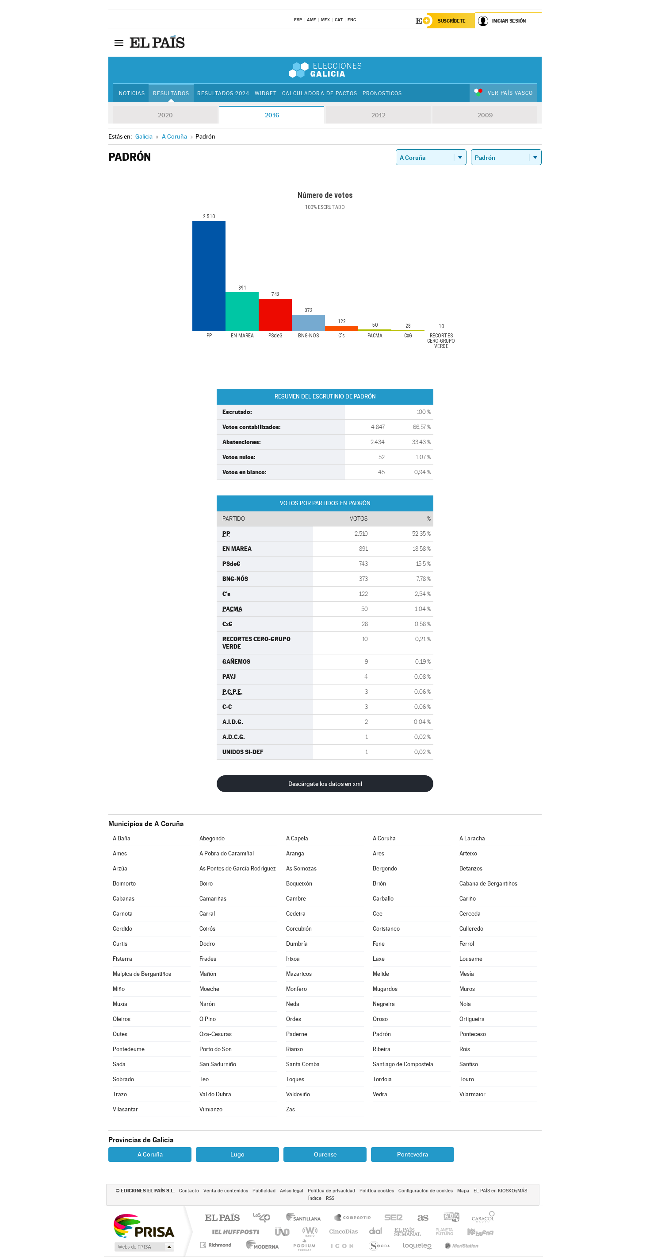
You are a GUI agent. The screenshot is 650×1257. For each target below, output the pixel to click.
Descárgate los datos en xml (325, 783)
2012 (378, 115)
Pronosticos (382, 93)
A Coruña (384, 838)
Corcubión (299, 928)
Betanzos (470, 868)
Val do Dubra (215, 1094)
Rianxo (294, 1049)
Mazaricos (299, 974)
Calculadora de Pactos (319, 93)
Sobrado (123, 1079)
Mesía (466, 974)
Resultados (171, 93)
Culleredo (471, 928)
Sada (119, 1064)
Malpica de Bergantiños (142, 974)
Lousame (470, 958)
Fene (379, 943)
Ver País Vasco (510, 93)
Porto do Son (215, 1049)
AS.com (419, 1218)
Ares (378, 853)
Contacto (189, 1191)
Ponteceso (472, 1034)
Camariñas (212, 898)
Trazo (120, 1094)
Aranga (295, 853)
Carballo (383, 898)
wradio (308, 1231)
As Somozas (301, 868)
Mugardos (385, 989)
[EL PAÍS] (158, 42)
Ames (120, 853)
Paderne (296, 1034)
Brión (379, 883)
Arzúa (120, 868)
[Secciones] (119, 42)
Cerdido (122, 928)
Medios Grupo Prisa (143, 1247)
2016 (272, 115)
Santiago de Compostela (403, 1064)
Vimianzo (210, 1109)
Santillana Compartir (353, 1218)
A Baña (121, 838)
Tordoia (382, 1079)
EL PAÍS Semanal (408, 1231)
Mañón (207, 974)
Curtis (120, 943)
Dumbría (297, 943)
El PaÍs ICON (341, 1244)
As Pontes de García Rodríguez (237, 868)
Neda (292, 1004)
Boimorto (124, 883)
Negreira (384, 1004)
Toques (295, 1079)
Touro (466, 1079)
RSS (330, 1198)
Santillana (306, 1218)
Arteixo (468, 853)
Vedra (380, 1094)
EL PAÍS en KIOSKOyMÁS (500, 1191)
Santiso (468, 1064)
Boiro (206, 883)
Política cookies (376, 1191)
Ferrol (466, 943)
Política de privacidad (331, 1191)
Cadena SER (391, 1218)
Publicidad (263, 1191)
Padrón (382, 1034)
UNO (282, 1231)
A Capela (297, 838)
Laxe (379, 958)
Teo (204, 1079)
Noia (465, 1004)
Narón (207, 1004)
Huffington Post (234, 1231)
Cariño (467, 898)
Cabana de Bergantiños (488, 883)
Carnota (123, 913)
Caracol (480, 1218)
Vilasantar (125, 1109)
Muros (467, 989)
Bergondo (385, 868)
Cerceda (470, 913)
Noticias (132, 93)
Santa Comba (303, 1064)
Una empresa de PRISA (144, 1225)
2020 (165, 115)
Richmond (216, 1244)
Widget (266, 93)
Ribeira (381, 1049)
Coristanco (386, 928)
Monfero (296, 989)
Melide (381, 974)
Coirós (207, 928)
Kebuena (473, 1231)
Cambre (296, 898)
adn (448, 1218)
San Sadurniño (217, 1064)
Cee (377, 913)
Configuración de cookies (425, 1191)
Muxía (120, 1004)
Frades (207, 958)
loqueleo (418, 1244)
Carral (207, 913)
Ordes (293, 1019)
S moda (378, 1244)
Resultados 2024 (223, 93)
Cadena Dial (376, 1231)
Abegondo (212, 838)
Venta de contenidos (225, 1191)
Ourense (325, 1154)
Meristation (460, 1244)
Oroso (380, 1019)
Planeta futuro (441, 1231)
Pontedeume (129, 1049)
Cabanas (123, 898)
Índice (314, 1198)
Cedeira (296, 913)
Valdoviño (298, 1094)
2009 (485, 115)
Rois (464, 1049)
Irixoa (293, 958)
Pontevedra (412, 1154)
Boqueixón (299, 883)
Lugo (237, 1154)
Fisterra (122, 958)
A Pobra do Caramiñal (226, 853)
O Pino (207, 1019)
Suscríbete (452, 21)
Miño (119, 989)
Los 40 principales (264, 1218)
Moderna (260, 1244)
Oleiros (121, 1019)
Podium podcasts (303, 1244)
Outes (120, 1034)
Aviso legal (291, 1191)
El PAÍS (222, 1218)
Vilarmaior (472, 1094)
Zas (290, 1109)
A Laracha (472, 838)
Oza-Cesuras (215, 1034)
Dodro (207, 943)
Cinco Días (342, 1231)
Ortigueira (472, 1019)
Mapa (463, 1191)
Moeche (209, 989)
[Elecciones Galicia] (325, 70)
